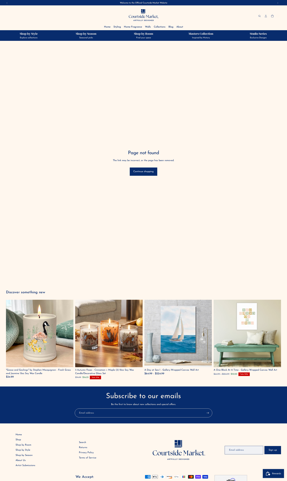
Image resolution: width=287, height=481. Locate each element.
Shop (18, 440)
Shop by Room (23, 445)
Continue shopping (143, 171)
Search (82, 442)
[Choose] (207, 362)
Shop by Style (23, 450)
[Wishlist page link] (277, 16)
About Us (21, 460)
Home (19, 434)
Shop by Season (24, 455)
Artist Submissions (25, 465)
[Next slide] (207, 333)
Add (69, 362)
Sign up (273, 450)
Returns (83, 447)
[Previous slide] (148, 333)
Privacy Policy (86, 452)
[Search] (259, 16)
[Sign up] (208, 413)
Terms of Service (87, 458)
